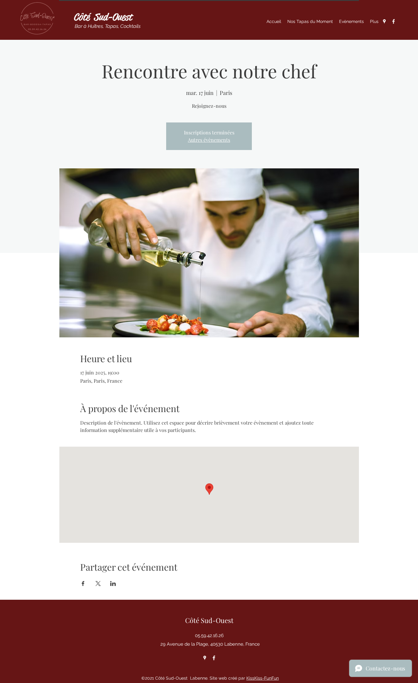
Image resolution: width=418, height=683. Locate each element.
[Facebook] (393, 21)
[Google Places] (384, 21)
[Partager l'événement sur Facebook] (83, 583)
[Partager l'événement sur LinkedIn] (113, 583)
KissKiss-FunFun (262, 678)
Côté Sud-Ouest (102, 17)
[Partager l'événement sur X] (98, 583)
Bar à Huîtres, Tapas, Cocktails (106, 26)
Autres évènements (209, 140)
